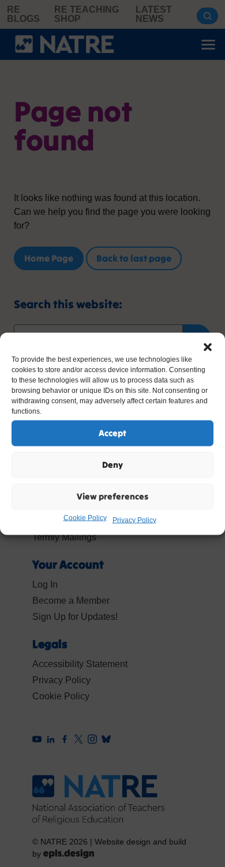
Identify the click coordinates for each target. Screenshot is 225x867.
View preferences (112, 496)
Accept (112, 432)
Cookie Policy (85, 517)
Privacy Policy (134, 520)
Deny (112, 464)
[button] (207, 347)
